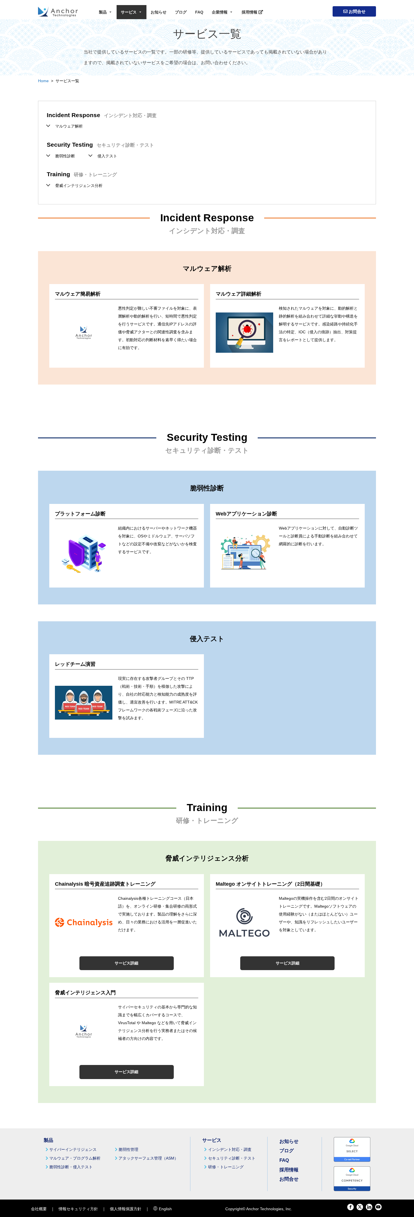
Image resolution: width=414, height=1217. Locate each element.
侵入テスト (107, 156)
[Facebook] (350, 1207)
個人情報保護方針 (125, 1209)
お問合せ (357, 11)
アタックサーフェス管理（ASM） (148, 1158)
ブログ (181, 12)
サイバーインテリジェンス (73, 1149)
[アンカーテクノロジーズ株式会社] (58, 11)
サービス (129, 12)
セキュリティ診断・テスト (231, 1158)
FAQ (199, 12)
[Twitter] (360, 1207)
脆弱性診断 (65, 156)
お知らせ (158, 12)
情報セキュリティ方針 (78, 1209)
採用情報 (250, 12)
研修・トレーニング (226, 1167)
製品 (103, 12)
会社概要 (39, 1209)
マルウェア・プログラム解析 (75, 1158)
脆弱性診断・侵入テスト (71, 1167)
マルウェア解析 (69, 126)
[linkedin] (369, 1207)
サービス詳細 (126, 963)
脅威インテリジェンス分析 (79, 185)
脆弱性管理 (128, 1149)
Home (43, 81)
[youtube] (378, 1207)
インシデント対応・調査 (229, 1149)
